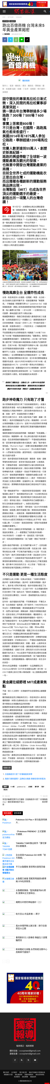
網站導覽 (25, 1077)
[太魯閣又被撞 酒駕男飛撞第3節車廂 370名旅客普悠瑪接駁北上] (8, 881)
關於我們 (6, 1072)
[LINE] (21, 39)
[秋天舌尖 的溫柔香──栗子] (8, 917)
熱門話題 (10, 17)
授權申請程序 (29, 1075)
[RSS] (21, 1060)
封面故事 (19, 17)
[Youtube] (35, 1060)
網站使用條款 (40, 1075)
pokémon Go (21, 787)
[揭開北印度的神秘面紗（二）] (8, 905)
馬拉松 (6, 790)
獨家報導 (7, 34)
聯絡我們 (33, 1077)
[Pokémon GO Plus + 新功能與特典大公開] (8, 822)
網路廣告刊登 (8, 1075)
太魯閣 (30, 787)
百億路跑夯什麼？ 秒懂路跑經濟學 (36, 800)
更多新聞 (17, 813)
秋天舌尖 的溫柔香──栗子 (28, 914)
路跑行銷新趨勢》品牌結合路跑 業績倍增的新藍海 (25, 779)
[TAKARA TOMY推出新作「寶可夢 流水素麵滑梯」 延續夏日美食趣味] (8, 846)
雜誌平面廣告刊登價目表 (37, 1072)
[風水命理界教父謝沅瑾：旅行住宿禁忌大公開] (8, 928)
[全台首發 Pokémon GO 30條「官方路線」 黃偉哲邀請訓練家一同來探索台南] (8, 864)
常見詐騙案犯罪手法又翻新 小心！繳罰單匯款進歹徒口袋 (13, 802)
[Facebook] (4, 39)
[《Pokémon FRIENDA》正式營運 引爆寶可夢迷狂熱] (8, 834)
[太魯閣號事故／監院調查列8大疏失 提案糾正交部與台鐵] (8, 893)
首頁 (3, 17)
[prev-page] (3, 961)
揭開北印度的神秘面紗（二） (29, 902)
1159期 (12, 787)
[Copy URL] (27, 39)
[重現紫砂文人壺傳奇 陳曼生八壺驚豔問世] (8, 940)
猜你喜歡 (7, 813)
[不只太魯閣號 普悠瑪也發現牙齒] (8, 869)
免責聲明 (17, 1077)
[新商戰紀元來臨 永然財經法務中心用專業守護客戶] (8, 952)
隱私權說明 (18, 1075)
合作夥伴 (14, 1072)
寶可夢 (37, 787)
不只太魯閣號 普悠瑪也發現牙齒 (30, 867)
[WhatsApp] (16, 39)
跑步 (43, 787)
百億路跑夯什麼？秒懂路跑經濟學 (18, 774)
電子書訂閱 (23, 1072)
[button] (4, 11)
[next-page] (7, 961)
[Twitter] (10, 39)
